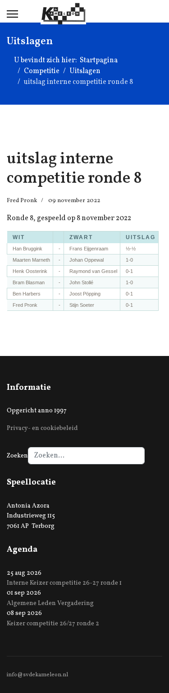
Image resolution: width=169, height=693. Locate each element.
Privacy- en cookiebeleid (42, 428)
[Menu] (12, 14)
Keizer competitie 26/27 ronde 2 (53, 623)
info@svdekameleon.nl (37, 675)
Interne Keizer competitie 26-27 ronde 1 (64, 583)
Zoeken (17, 456)
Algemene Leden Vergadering (50, 603)
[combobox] (86, 455)
